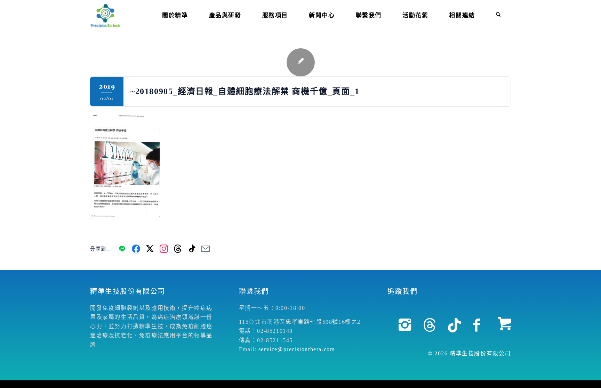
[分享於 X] (150, 249)
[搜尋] (498, 15)
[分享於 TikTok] (191, 249)
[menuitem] (175, 15)
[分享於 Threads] (178, 249)
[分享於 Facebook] (136, 249)
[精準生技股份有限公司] (105, 15)
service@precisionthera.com (296, 349)
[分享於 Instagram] (164, 249)
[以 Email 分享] (205, 249)
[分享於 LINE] (122, 249)
